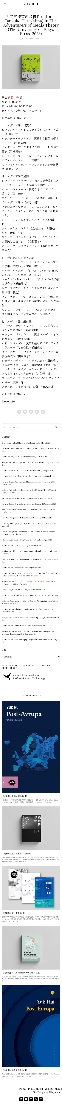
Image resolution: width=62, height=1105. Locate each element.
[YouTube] (26, 1099)
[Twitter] (25, 412)
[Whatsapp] (37, 412)
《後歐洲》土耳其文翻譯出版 (14, 796)
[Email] (43, 412)
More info (8, 401)
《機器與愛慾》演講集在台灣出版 (16, 853)
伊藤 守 (14, 97)
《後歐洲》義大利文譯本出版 (14, 1070)
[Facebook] (19, 412)
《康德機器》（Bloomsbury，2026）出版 (21, 972)
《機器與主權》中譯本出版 (13, 913)
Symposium (6, 590)
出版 (38, 38)
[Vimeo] (31, 1099)
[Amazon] (36, 1099)
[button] (56, 427)
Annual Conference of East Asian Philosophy (32, 581)
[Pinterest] (31, 412)
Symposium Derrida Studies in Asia (15, 617)
